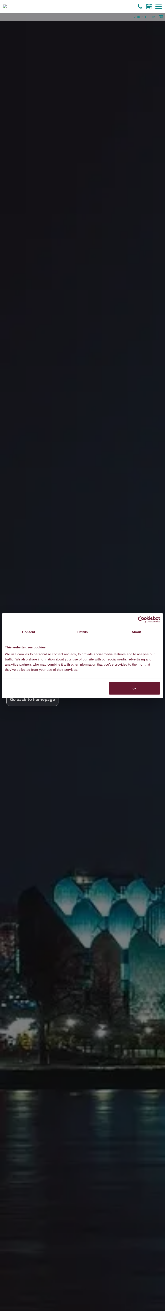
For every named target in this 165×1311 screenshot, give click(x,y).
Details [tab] (82, 632)
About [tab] (136, 632)
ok (134, 688)
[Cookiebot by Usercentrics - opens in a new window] (141, 619)
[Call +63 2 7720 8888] (140, 6)
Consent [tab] (28, 632)
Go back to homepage (32, 699)
